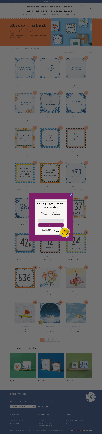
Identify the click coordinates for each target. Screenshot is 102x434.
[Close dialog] (71, 195)
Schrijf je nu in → (51, 225)
